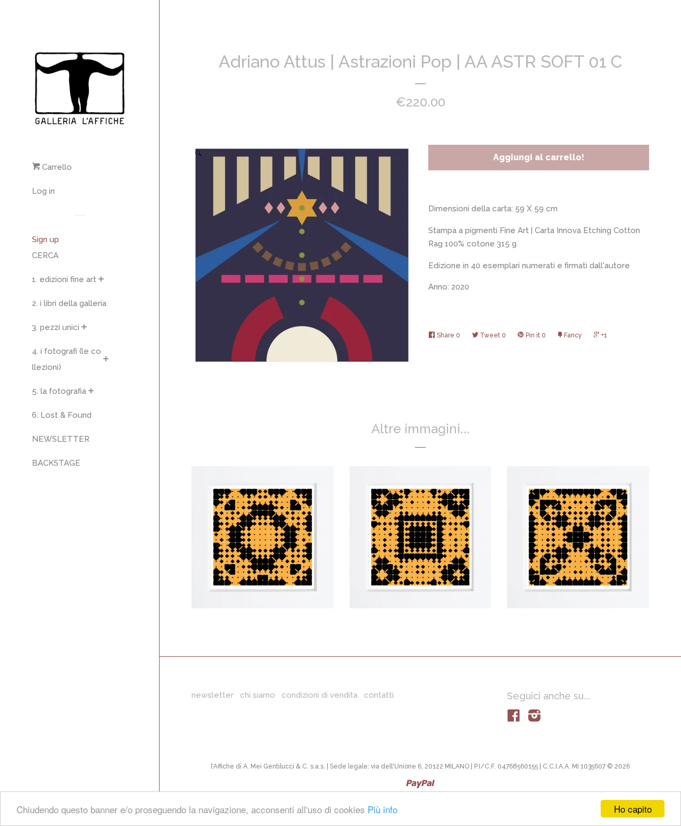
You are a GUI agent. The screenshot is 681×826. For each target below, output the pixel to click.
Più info (382, 809)
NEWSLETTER (60, 439)
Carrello (56, 167)
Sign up (45, 239)
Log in (43, 191)
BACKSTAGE (56, 463)
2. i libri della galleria (69, 303)
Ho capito (633, 808)
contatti (379, 695)
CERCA (45, 255)
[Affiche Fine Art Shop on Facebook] (513, 718)
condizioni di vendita (319, 695)
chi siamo (257, 695)
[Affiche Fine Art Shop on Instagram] (534, 718)
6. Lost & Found (62, 415)
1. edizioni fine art (64, 279)
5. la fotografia (59, 391)
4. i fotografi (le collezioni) (66, 359)
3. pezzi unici (55, 327)
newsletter (213, 695)
